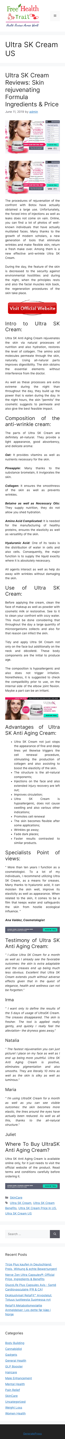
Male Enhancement (18, 1378)
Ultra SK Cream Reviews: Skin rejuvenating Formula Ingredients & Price (32, 89)
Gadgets (11, 1354)
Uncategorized (15, 1401)
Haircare (11, 1372)
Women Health (15, 1413)
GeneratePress (32, 1433)
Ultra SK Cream (20, 1203)
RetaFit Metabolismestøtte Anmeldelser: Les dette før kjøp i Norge (28, 1310)
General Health (15, 1360)
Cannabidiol (13, 1349)
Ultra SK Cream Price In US (37, 1208)
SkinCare (16, 1197)
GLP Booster (14, 1366)
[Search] (55, 1234)
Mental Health (15, 1384)
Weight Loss (13, 1407)
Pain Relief (12, 1390)
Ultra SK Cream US (18, 1213)
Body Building (14, 1343)
